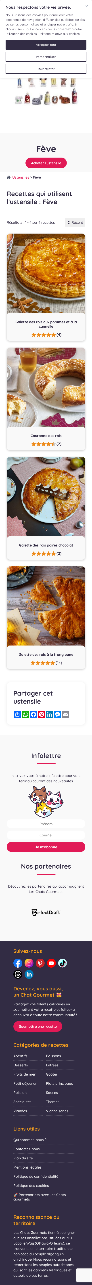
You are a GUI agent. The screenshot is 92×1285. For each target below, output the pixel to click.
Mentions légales (27, 1167)
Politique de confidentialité (35, 1176)
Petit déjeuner (25, 1083)
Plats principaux (59, 1083)
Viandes (20, 1111)
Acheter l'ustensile (46, 163)
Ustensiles (20, 177)
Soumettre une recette (38, 1026)
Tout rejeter (46, 69)
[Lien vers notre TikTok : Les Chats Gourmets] (62, 963)
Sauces (52, 1092)
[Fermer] (87, 6)
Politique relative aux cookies (59, 34)
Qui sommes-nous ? (29, 1139)
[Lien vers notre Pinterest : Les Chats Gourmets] (40, 963)
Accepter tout (46, 45)
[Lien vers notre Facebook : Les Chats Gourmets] (17, 963)
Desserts (20, 1065)
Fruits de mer (24, 1074)
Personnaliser (46, 57)
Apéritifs (20, 1056)
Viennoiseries (57, 1111)
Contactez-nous (26, 1149)
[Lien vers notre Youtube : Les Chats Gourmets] (51, 963)
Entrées (52, 1065)
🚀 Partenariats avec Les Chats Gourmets (39, 1196)
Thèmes (52, 1101)
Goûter (51, 1074)
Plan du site (23, 1158)
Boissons (53, 1056)
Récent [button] (77, 222)
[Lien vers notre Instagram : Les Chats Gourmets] (29, 963)
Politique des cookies (31, 1185)
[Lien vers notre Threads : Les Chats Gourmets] (17, 974)
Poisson (20, 1092)
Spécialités (22, 1101)
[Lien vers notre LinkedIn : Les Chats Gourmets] (29, 974)
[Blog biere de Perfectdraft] (46, 913)
